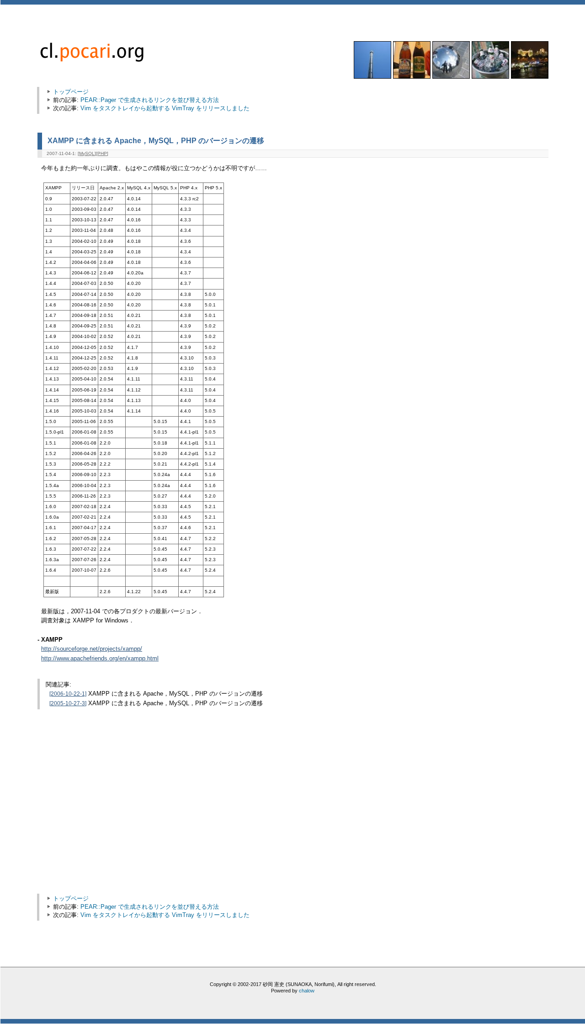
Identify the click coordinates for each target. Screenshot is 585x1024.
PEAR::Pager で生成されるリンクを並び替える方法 (149, 100)
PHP (102, 153)
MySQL (87, 153)
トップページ (71, 91)
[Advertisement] (119, 815)
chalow (306, 990)
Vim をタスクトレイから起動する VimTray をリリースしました (165, 108)
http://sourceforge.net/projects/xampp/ (91, 649)
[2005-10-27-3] (67, 703)
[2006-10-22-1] (67, 694)
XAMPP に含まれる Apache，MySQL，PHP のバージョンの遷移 (156, 140)
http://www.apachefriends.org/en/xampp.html (100, 658)
